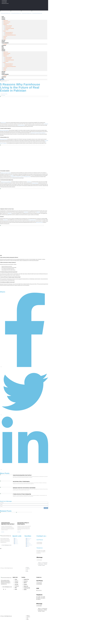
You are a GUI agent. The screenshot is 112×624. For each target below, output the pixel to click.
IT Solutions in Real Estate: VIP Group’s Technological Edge (22, 494)
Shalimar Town (29, 538)
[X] (5, 589)
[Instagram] (6, 548)
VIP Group (38, 212)
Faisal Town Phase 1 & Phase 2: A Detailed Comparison (21, 481)
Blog (16, 587)
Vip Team (16, 542)
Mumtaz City (29, 543)
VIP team (11, 175)
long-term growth (35, 183)
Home (16, 538)
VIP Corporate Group (32, 219)
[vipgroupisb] (21, 13)
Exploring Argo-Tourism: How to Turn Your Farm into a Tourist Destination (24, 487)
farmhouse (9, 213)
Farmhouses (29, 181)
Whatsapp (39, 557)
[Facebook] (6, 547)
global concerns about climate (6, 172)
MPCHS (25, 582)
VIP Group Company (21, 125)
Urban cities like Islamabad (4, 130)
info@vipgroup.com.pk (5, 3)
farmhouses (46, 123)
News (16, 589)
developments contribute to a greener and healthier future (20, 176)
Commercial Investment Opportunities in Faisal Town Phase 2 (22, 475)
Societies (16, 582)
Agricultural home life (3, 139)
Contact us (2, 79)
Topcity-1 (28, 542)
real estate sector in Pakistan (6, 181)
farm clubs (46, 140)
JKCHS (28, 546)
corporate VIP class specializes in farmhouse (38, 132)
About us (16, 539)
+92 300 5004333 (4, 0)
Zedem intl (28, 539)
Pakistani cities (3, 122)
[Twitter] (6, 549)
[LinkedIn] (6, 551)
